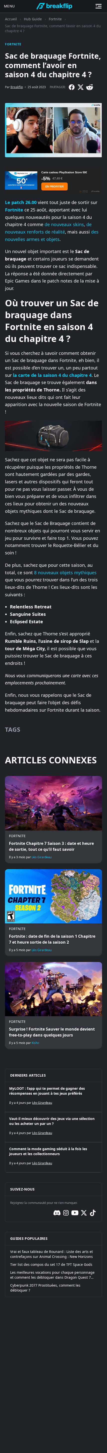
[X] (81, 87)
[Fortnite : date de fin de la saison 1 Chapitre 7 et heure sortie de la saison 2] (53, 912)
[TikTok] (93, 1213)
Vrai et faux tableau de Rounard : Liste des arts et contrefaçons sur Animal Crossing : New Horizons (51, 1254)
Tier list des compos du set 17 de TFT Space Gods (51, 1264)
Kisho (35, 1043)
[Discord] (57, 1213)
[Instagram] (66, 1213)
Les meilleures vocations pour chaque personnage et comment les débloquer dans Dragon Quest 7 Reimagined (52, 1275)
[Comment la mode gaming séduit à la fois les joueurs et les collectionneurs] (53, 1157)
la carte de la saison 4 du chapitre (50, 375)
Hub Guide (33, 19)
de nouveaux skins (64, 224)
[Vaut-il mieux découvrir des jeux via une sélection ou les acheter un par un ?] (53, 1127)
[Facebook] (72, 87)
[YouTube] (75, 1213)
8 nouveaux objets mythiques (65, 572)
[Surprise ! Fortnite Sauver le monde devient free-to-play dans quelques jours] (53, 1005)
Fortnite (55, 19)
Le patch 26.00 (21, 202)
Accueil (11, 19)
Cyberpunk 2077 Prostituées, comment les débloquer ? (45, 1288)
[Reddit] (90, 87)
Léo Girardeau (42, 857)
